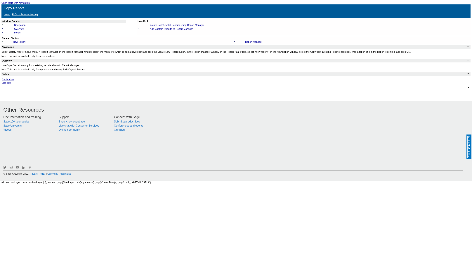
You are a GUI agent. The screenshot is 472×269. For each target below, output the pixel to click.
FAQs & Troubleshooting (25, 14)
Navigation (19, 25)
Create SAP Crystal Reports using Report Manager (177, 25)
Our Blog (119, 129)
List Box (6, 82)
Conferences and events (128, 125)
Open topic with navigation (15, 2)
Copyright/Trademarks (59, 173)
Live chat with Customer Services (79, 125)
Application (8, 79)
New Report (19, 41)
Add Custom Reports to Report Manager (171, 29)
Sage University (12, 125)
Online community (70, 129)
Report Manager (253, 41)
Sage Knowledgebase (72, 121)
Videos (7, 129)
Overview (19, 29)
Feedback (469, 147)
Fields (17, 32)
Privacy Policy (37, 173)
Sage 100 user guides (16, 121)
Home (7, 14)
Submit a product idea (127, 121)
